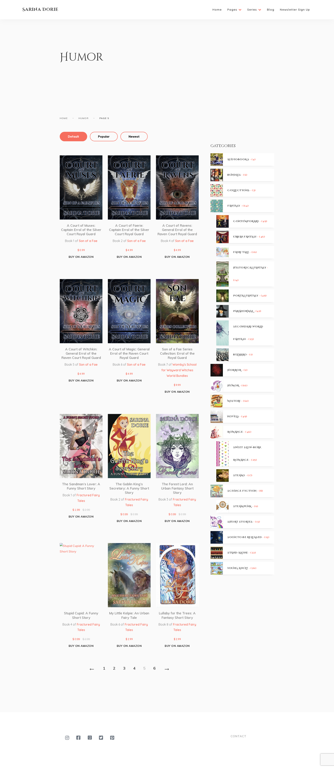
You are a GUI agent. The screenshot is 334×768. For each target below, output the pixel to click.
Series (252, 9)
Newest (134, 136)
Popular (104, 136)
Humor (83, 118)
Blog (270, 9)
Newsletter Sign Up (295, 9)
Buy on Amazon (81, 257)
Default (73, 136)
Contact (238, 736)
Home (217, 9)
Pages (232, 9)
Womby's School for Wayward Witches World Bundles (179, 370)
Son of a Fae (88, 241)
